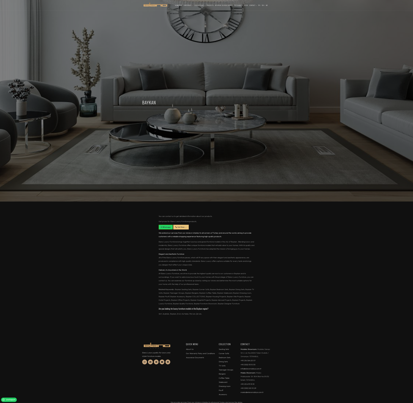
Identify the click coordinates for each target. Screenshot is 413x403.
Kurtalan (185, 314)
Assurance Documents (195, 357)
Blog (246, 5)
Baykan (173, 314)
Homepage (178, 5)
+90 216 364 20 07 (248, 360)
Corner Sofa (224, 353)
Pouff (221, 390)
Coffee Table (224, 378)
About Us (189, 349)
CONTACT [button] (252, 5)
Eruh (179, 314)
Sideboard (223, 382)
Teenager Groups (226, 370)
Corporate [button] (188, 5)
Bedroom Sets (224, 357)
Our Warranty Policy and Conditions (200, 353)
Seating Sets (224, 349)
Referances (238, 5)
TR (259, 5)
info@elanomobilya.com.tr (251, 368)
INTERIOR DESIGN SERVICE (224, 5)
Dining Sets (223, 361)
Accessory (223, 394)
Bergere (222, 374)
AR (266, 5)
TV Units (222, 365)
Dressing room (224, 386)
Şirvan (198, 314)
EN (263, 5)
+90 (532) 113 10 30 (248, 364)
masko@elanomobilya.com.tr (252, 392)
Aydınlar (166, 314)
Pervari (192, 314)
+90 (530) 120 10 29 (248, 388)
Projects (210, 5)
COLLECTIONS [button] (199, 5)
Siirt (160, 314)
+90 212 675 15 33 (247, 384)
